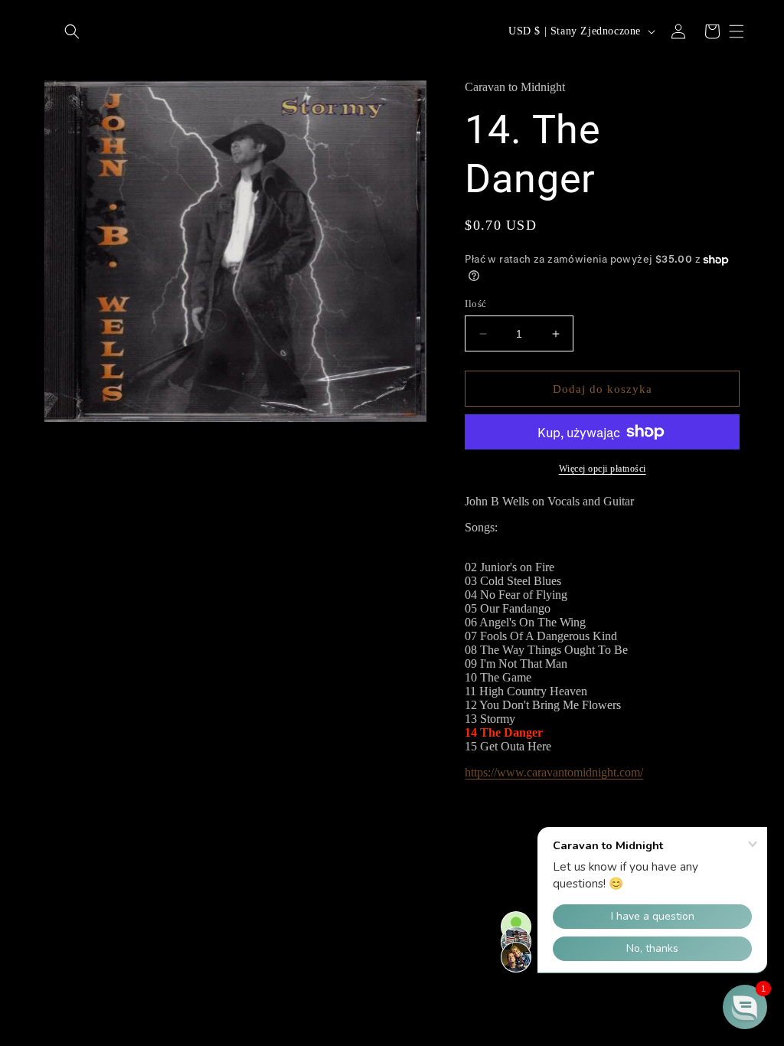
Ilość (475, 303)
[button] (72, 31)
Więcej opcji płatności (602, 468)
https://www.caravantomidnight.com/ (554, 772)
